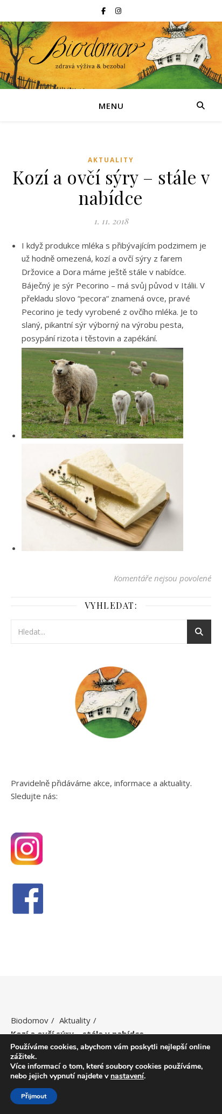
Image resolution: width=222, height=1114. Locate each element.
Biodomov (29, 1020)
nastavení (127, 1076)
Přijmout (33, 1096)
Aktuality (111, 159)
